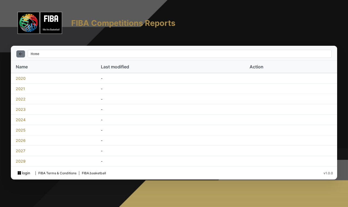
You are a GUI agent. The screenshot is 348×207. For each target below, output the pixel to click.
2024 (21, 119)
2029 (21, 161)
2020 (21, 78)
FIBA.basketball (94, 173)
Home (35, 54)
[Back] (20, 53)
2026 (21, 140)
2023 (21, 109)
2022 (21, 99)
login (25, 173)
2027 (20, 150)
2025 (21, 130)
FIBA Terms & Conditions (57, 173)
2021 (20, 88)
